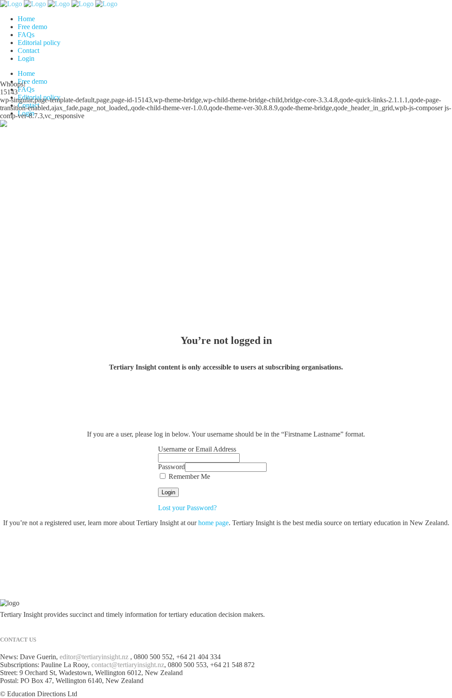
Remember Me (188, 476)
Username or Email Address (197, 449)
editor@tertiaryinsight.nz (94, 657)
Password (171, 466)
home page (213, 522)
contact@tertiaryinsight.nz (127, 664)
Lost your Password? (187, 507)
